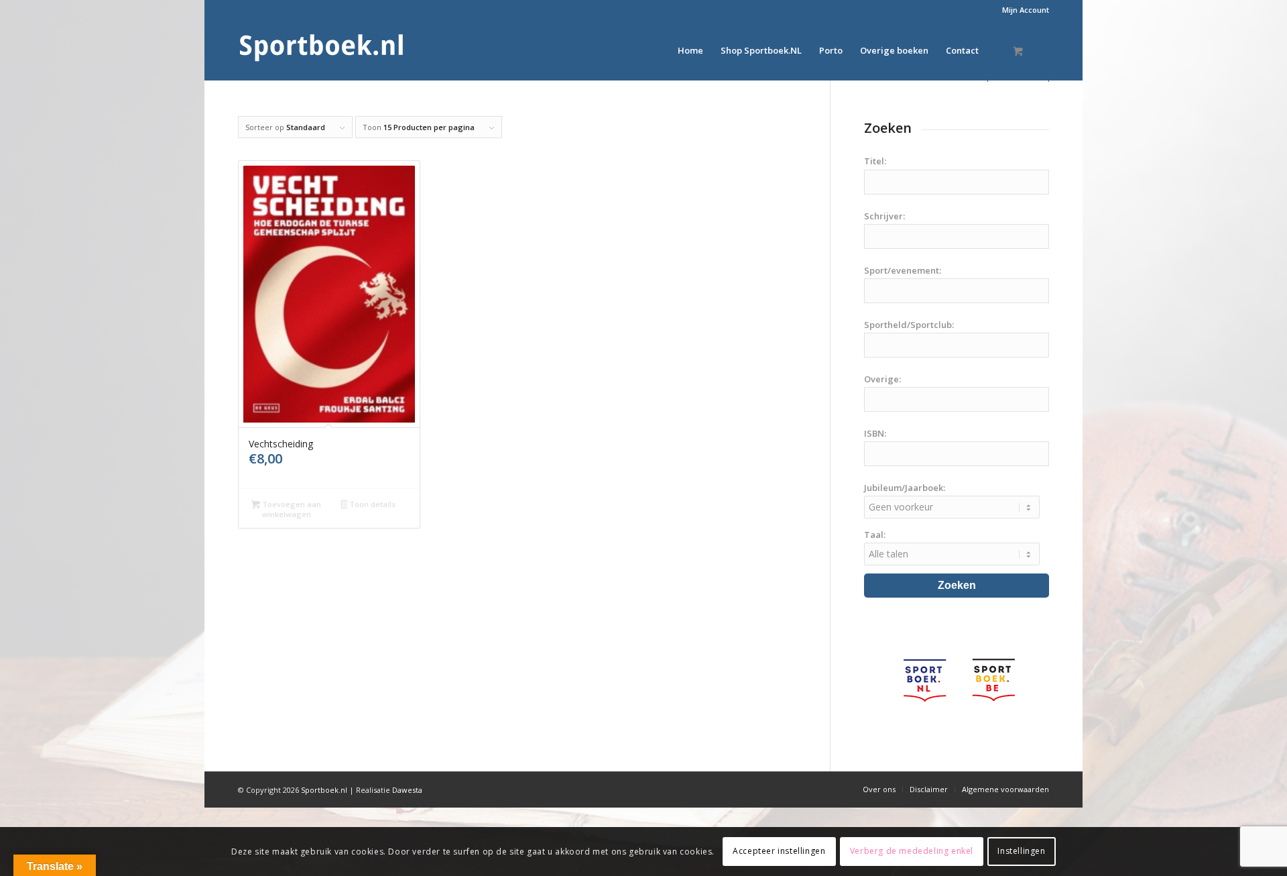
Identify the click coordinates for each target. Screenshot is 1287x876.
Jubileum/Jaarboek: (904, 488)
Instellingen (1021, 851)
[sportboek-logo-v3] (322, 50)
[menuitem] (1022, 10)
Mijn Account (1025, 10)
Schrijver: (884, 216)
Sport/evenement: (902, 270)
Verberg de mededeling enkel (911, 851)
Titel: (875, 161)
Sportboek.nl (324, 790)
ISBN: (875, 433)
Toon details (371, 504)
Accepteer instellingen (779, 851)
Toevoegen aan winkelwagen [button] (290, 509)
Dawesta (407, 790)
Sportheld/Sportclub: (909, 325)
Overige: (882, 379)
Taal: (874, 535)
